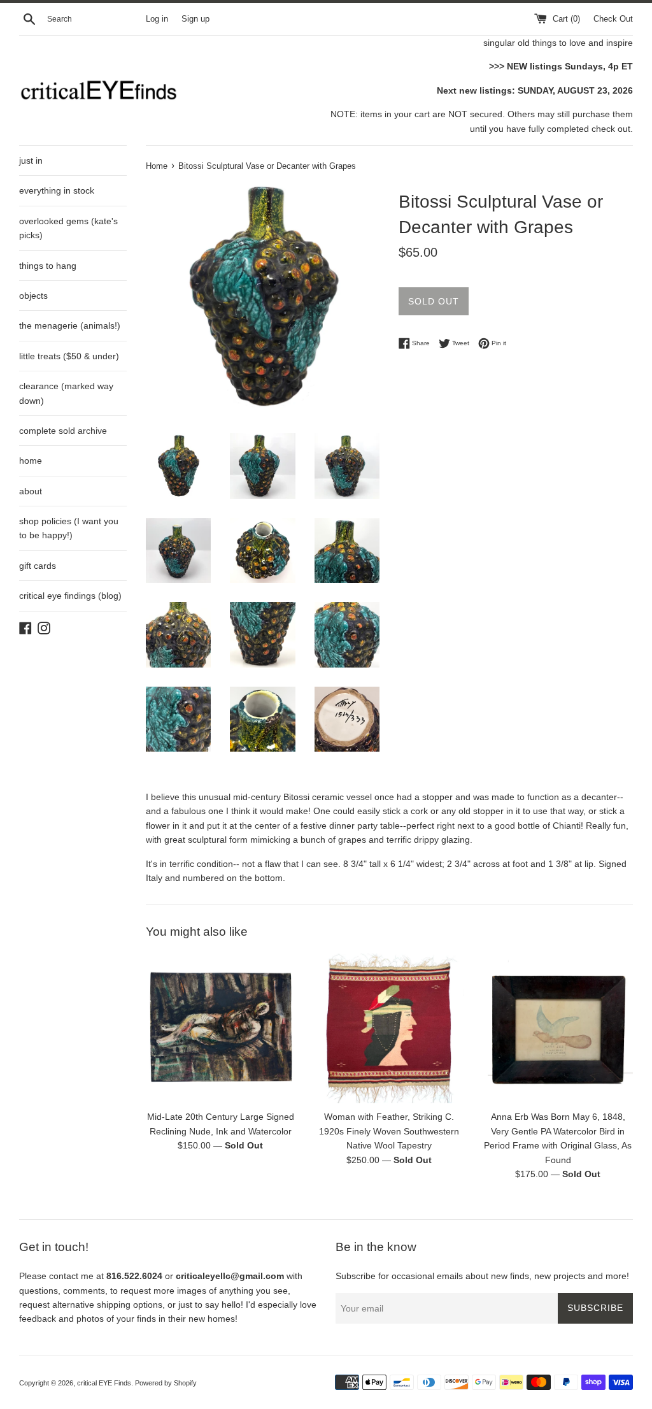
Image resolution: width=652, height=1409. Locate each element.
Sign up (195, 19)
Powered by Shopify (166, 1383)
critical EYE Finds (104, 1383)
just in (31, 160)
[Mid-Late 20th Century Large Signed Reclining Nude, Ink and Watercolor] (220, 1028)
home (30, 460)
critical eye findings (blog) (70, 595)
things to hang (47, 266)
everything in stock (56, 190)
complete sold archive (63, 431)
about (30, 491)
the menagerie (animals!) (69, 325)
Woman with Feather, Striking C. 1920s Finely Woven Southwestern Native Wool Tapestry (389, 1131)
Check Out (613, 19)
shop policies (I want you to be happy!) (68, 528)
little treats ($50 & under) (69, 356)
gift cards (37, 566)
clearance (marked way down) (66, 393)
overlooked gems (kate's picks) (68, 228)
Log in (157, 19)
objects (33, 295)
